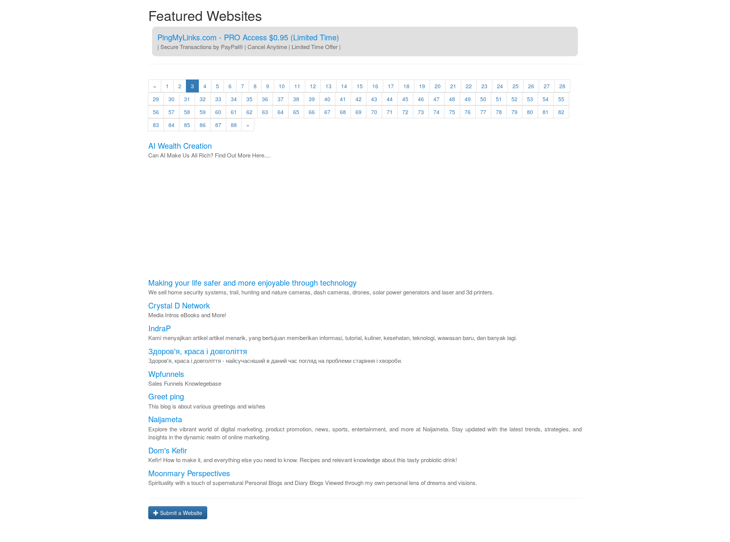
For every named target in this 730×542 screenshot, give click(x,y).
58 (187, 112)
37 (281, 99)
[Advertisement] (365, 220)
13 (328, 86)
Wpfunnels (166, 373)
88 (234, 125)
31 (187, 99)
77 (483, 112)
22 (469, 86)
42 (358, 99)
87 (218, 125)
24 (500, 86)
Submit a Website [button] (180, 513)
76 (468, 112)
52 (514, 99)
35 (249, 99)
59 (203, 112)
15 (360, 86)
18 (406, 86)
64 (281, 112)
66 (312, 112)
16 (375, 86)
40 (327, 99)
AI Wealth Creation (180, 145)
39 (312, 99)
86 (203, 125)
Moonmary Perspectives (189, 472)
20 (438, 86)
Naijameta (165, 418)
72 (405, 112)
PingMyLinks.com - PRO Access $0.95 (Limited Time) (248, 37)
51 (499, 99)
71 (390, 112)
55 (561, 99)
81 (546, 112)
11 (297, 86)
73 (421, 112)
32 (203, 99)
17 (391, 86)
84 (171, 125)
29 (156, 99)
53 (530, 99)
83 (156, 125)
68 (343, 112)
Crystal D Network (179, 305)
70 (374, 112)
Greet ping (166, 396)
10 (282, 86)
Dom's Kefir (167, 450)
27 (547, 86)
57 (171, 112)
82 (561, 112)
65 (296, 112)
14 (344, 86)
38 (296, 99)
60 (218, 112)
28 (562, 86)
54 (546, 99)
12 (313, 86)
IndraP (159, 328)
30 (171, 99)
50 (483, 99)
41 (343, 99)
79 (514, 112)
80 (530, 112)
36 (265, 99)
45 (405, 99)
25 (516, 86)
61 (234, 112)
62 (249, 112)
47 (436, 99)
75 (452, 112)
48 (452, 99)
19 (422, 86)
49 (468, 99)
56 (156, 112)
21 (453, 86)
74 (436, 112)
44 (390, 99)
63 (265, 112)
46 (421, 99)
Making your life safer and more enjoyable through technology (252, 282)
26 (531, 86)
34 (234, 99)
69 (358, 112)
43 (374, 99)
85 (187, 125)
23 (484, 86)
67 (327, 112)
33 (218, 99)
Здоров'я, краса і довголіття (197, 350)
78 (499, 112)
